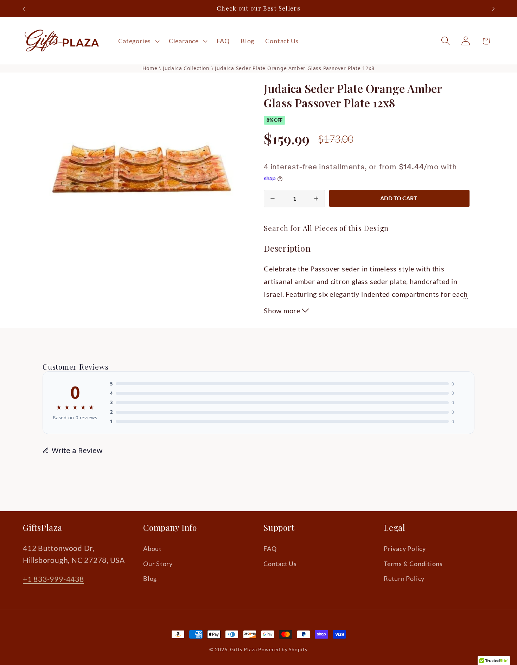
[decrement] (272, 198)
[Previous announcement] (24, 8)
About (152, 549)
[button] (138, 40)
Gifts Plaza (243, 649)
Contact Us (280, 563)
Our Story (158, 563)
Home (149, 68)
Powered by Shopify (282, 649)
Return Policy (404, 578)
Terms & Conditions (413, 563)
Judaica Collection (187, 68)
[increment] (316, 198)
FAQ (269, 549)
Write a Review (77, 450)
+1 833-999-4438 (53, 579)
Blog (150, 578)
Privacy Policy (405, 549)
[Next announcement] (493, 8)
